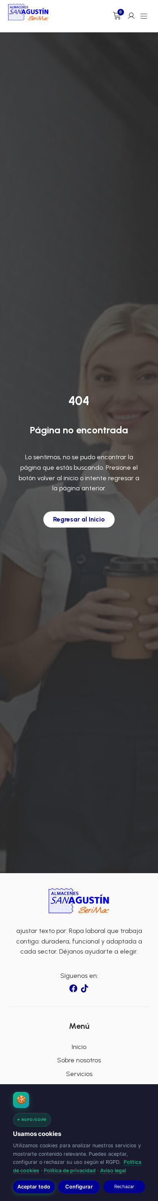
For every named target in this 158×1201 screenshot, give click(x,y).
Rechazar (124, 1186)
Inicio (79, 1047)
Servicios (79, 1074)
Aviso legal (113, 1170)
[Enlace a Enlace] (28, 12)
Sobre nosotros (79, 1060)
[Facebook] (73, 988)
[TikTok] (85, 988)
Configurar (78, 1187)
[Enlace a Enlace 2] (79, 901)
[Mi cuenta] (131, 16)
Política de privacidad (70, 1170)
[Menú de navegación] (143, 16)
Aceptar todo (34, 1187)
